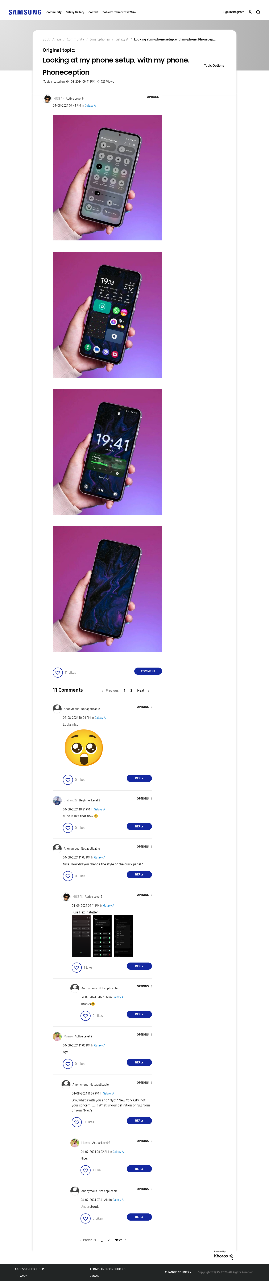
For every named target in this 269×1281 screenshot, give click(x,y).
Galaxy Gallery (75, 12)
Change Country (178, 1272)
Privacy (21, 1276)
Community (54, 12)
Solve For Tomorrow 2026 (119, 12)
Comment (148, 671)
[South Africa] (24, 12)
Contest (93, 12)
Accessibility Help (29, 1269)
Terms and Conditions (107, 1269)
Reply (139, 778)
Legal (94, 1276)
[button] (154, 97)
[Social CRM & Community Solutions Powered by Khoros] (223, 1255)
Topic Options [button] (214, 66)
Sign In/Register (233, 12)
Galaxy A (90, 105)
